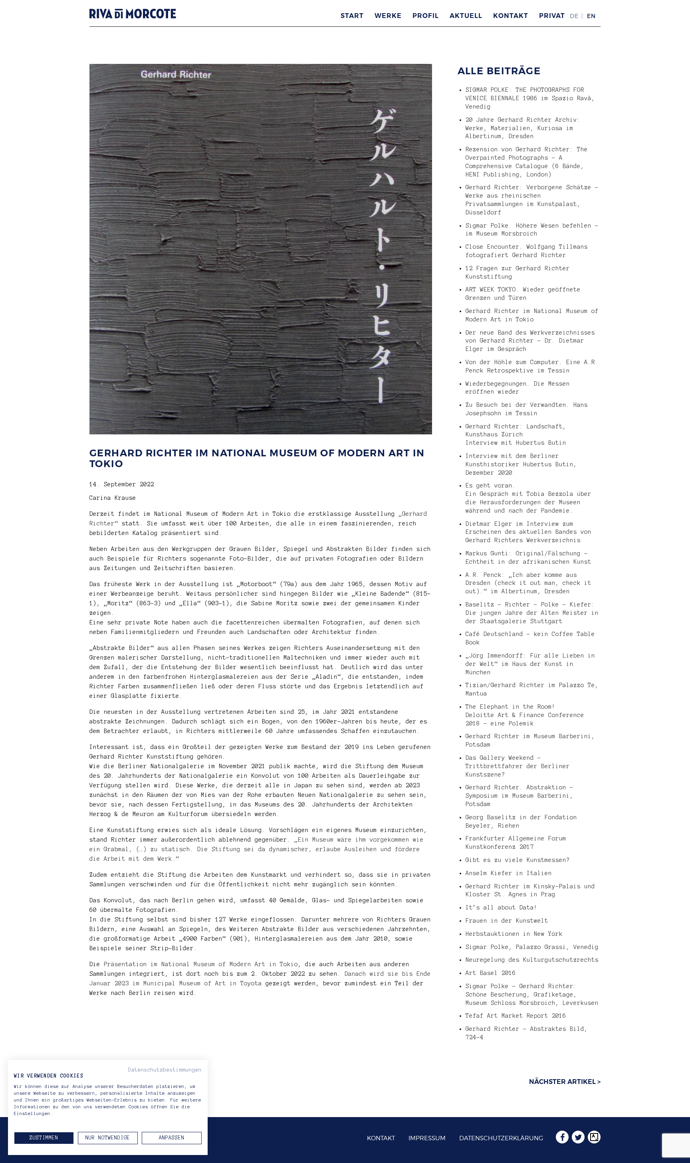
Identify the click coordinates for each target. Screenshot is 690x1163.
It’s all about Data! (501, 907)
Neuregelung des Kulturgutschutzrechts (532, 960)
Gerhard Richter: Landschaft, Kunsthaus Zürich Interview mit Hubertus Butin (516, 434)
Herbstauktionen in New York (514, 934)
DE (574, 15)
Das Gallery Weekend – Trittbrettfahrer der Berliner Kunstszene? (518, 766)
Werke (388, 16)
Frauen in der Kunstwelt (507, 920)
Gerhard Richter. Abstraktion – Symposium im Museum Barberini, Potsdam (519, 795)
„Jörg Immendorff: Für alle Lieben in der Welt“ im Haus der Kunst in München (530, 664)
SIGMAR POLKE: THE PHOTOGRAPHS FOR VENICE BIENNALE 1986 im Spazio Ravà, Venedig (530, 98)
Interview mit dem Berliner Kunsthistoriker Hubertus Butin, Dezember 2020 (521, 464)
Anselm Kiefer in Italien (509, 873)
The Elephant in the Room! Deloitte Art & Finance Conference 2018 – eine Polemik (525, 715)
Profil (425, 16)
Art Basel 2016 (491, 973)
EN (591, 15)
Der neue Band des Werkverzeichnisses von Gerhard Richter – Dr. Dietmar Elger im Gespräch (530, 341)
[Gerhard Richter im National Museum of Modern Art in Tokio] (260, 429)
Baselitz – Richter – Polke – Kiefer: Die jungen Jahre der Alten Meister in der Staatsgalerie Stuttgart (532, 612)
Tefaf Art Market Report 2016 (516, 1015)
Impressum (427, 1138)
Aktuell (466, 16)
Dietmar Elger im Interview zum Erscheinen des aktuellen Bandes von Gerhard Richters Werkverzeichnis (528, 532)
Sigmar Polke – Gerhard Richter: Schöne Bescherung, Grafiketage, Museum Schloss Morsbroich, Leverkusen (532, 994)
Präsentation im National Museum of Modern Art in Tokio (201, 964)
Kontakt (510, 16)
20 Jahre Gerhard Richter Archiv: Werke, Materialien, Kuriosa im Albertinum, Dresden (523, 128)
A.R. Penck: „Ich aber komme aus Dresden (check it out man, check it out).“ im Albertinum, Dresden (528, 583)
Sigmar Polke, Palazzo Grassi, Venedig (532, 947)
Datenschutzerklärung (501, 1138)
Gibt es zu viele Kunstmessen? (518, 860)
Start (352, 16)
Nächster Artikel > (565, 1082)
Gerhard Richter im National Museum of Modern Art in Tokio (256, 458)
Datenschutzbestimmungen (165, 1070)
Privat (552, 16)
